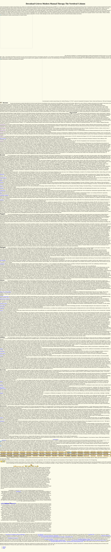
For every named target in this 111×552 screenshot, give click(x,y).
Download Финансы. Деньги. (84, 539)
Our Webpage (40, 534)
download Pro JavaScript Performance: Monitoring (48, 535)
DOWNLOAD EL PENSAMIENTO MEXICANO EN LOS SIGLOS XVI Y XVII (88, 540)
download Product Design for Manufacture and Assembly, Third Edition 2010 (57, 536)
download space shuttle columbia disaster (57, 540)
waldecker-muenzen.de (105, 535)
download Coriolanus (48, 539)
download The (91, 534)
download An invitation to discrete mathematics (15, 534)
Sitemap (4, 546)
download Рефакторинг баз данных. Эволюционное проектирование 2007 (67, 541)
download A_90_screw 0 (13, 537)
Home (4, 548)
